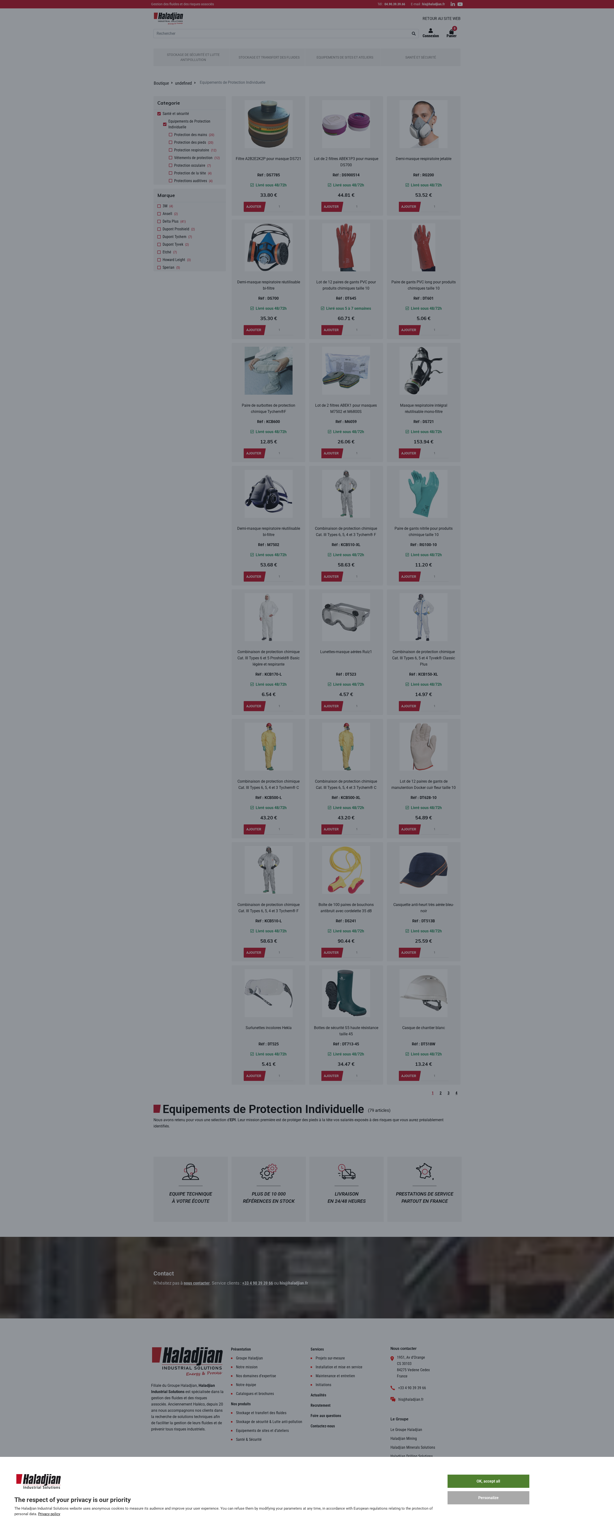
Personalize (488, 1497)
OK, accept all (488, 1481)
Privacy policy (49, 1514)
